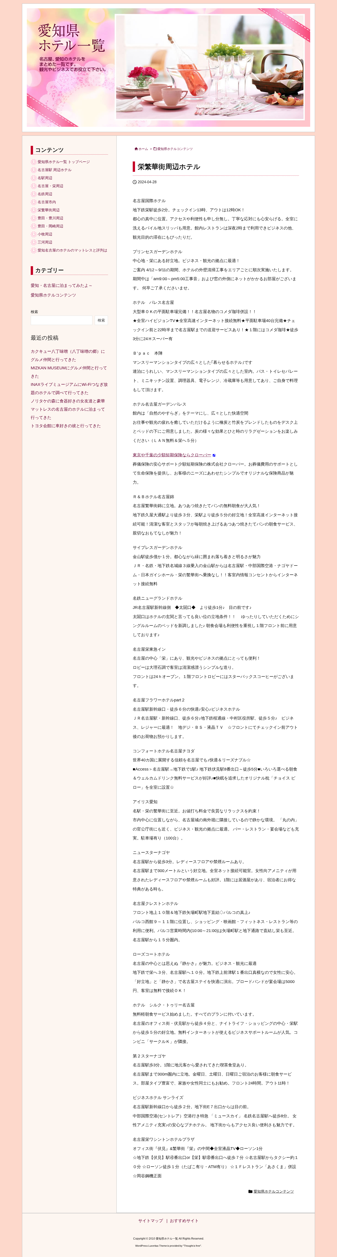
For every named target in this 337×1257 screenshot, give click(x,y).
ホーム (143, 149)
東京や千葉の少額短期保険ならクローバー (172, 455)
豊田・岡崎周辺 (50, 226)
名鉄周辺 (45, 194)
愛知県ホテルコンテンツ (175, 149)
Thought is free (192, 1245)
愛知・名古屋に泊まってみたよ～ (62, 285)
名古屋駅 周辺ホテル (55, 170)
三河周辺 (45, 242)
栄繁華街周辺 (49, 210)
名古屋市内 (47, 202)
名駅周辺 (45, 178)
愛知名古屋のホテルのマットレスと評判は (72, 250)
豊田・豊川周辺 (50, 218)
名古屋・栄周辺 (50, 186)
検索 (34, 312)
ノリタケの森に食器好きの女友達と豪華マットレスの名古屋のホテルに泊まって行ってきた (68, 409)
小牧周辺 (45, 234)
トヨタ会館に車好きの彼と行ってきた (66, 426)
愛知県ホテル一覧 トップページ (64, 162)
